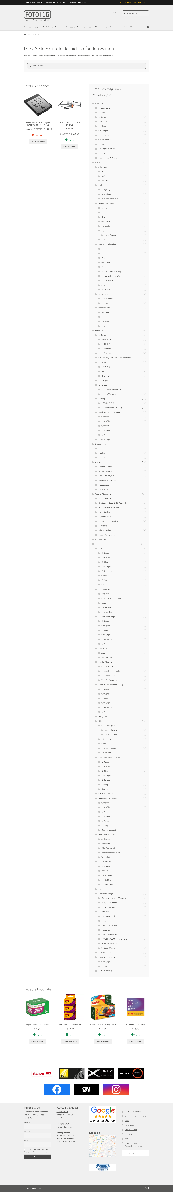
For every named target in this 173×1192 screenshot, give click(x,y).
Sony (103, 239)
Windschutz (106, 857)
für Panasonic (103, 135)
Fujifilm (104, 212)
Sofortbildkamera (105, 294)
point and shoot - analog (111, 271)
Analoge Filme (104, 589)
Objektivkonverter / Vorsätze (109, 412)
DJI (102, 171)
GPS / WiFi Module (105, 793)
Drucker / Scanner (105, 662)
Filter (100, 721)
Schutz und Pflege (105, 893)
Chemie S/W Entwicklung (111, 598)
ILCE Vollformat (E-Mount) (111, 407)
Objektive (38, 27)
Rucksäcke (102, 526)
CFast (103, 921)
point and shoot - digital (110, 276)
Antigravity (105, 189)
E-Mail (26, 1140)
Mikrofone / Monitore (106, 834)
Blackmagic (105, 312)
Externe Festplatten (109, 925)
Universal (105, 789)
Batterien (105, 594)
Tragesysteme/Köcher (107, 535)
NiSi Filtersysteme (105, 861)
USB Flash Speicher (109, 943)
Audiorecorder (107, 839)
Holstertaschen (104, 512)
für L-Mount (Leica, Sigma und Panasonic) (114, 357)
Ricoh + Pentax (107, 280)
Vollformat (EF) (107, 348)
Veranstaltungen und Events (136, 1116)
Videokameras (104, 307)
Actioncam (102, 167)
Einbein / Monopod (106, 471)
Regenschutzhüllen (106, 516)
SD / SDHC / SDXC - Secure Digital (114, 939)
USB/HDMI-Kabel (105, 971)
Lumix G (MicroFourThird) (111, 389)
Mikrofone (105, 843)
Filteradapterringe (108, 739)
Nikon (103, 217)
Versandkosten (131, 1129)
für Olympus (103, 130)
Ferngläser (102, 716)
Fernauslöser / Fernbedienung (110, 684)
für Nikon (102, 126)
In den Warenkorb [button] (38, 142)
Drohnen (101, 185)
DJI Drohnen (106, 194)
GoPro (104, 176)
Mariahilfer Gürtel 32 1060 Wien (65, 1114)
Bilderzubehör (104, 648)
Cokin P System (111, 730)
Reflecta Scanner (108, 675)
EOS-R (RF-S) (106, 339)
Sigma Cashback (111, 235)
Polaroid (104, 303)
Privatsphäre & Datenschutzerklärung (134, 1144)
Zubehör (61, 27)
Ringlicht (101, 153)
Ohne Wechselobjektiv (107, 244)
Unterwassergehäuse (106, 957)
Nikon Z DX (105, 376)
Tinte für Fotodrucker (110, 680)
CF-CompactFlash (108, 916)
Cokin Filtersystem (108, 725)
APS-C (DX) (105, 367)
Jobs (127, 1120)
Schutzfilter (106, 752)
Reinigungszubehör (109, 902)
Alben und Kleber (108, 653)
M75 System (106, 866)
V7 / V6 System (107, 884)
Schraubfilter (106, 875)
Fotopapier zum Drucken (111, 671)
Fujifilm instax (107, 298)
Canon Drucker (107, 666)
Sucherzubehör (104, 952)
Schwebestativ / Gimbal (107, 480)
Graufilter (105, 743)
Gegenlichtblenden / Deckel (109, 757)
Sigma (103, 230)
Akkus (100, 548)
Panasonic (105, 226)
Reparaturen (130, 1125)
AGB (126, 1139)
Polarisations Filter (108, 748)
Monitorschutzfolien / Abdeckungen (115, 898)
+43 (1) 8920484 (63, 1124)
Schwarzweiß (106, 607)
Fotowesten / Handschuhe (108, 507)
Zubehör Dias (106, 612)
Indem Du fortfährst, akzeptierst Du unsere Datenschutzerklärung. (36, 1150)
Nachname (27, 1131)
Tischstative (103, 489)
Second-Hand (103, 27)
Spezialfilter (106, 880)
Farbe (103, 603)
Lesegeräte (105, 930)
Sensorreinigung (108, 907)
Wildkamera (106, 289)
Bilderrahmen (106, 657)
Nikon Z (104, 371)
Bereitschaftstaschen (106, 498)
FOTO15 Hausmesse (133, 1111)
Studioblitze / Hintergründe (109, 158)
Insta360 (104, 180)
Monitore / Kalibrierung (110, 852)
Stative (91, 27)
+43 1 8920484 (125, 2)
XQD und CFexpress (109, 948)
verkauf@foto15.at (141, 2)
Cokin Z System (111, 734)
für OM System (104, 380)
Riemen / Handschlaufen (108, 521)
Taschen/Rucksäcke (77, 27)
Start (28, 34)
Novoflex (101, 889)
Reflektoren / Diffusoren (107, 149)
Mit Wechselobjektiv (106, 203)
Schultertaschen (104, 530)
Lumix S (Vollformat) (109, 394)
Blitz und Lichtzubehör (107, 108)
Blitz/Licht (50, 27)
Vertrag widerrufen (135, 1153)
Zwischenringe (104, 439)
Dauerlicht (102, 112)
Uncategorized (101, 539)
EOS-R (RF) (105, 344)
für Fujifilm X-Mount (106, 353)
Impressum (129, 1134)
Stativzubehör (104, 485)
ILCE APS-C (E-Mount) (109, 403)
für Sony (101, 144)
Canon (104, 208)
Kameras (27, 27)
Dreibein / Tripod (105, 466)
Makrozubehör (107, 871)
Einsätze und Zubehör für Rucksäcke (112, 503)
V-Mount (104, 584)
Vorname (27, 1122)
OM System (105, 221)
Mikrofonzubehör (108, 848)
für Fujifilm (102, 121)
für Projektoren (104, 140)
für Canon (102, 117)
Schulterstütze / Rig (106, 475)
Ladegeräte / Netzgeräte (107, 798)
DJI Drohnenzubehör (109, 198)
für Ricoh (105, 575)
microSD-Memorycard (110, 934)
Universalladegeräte (109, 830)
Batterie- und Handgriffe (107, 616)
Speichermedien (104, 911)
